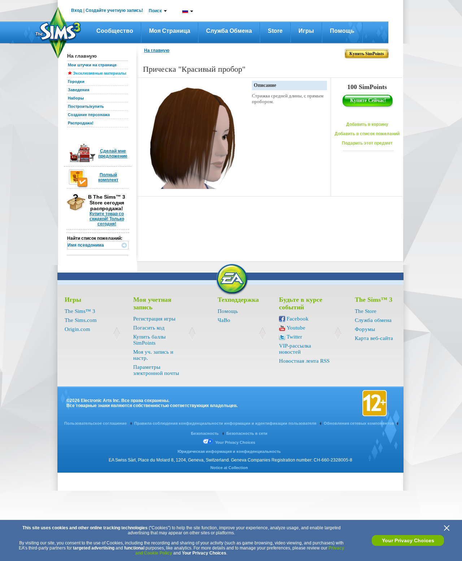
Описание (265, 85)
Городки (76, 81)
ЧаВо (224, 320)
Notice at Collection (229, 467)
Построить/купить (86, 106)
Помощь (342, 31)
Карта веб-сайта (374, 338)
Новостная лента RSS (304, 361)
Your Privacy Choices (408, 540)
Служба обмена (229, 31)
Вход (76, 10)
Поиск (155, 10)
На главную (156, 50)
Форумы (365, 329)
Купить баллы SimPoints (149, 340)
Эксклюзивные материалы (99, 73)
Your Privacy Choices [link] (235, 442)
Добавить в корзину (367, 124)
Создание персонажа (89, 114)
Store (275, 31)
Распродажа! (80, 123)
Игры (306, 31)
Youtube (296, 328)
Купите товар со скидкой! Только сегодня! (107, 218)
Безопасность (205, 433)
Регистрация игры (154, 319)
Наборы (76, 98)
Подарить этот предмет (367, 143)
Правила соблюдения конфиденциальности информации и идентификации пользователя (225, 423)
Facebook (298, 319)
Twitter (294, 337)
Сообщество (114, 31)
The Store (365, 311)
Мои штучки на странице (92, 65)
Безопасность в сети (246, 433)
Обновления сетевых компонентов (359, 423)
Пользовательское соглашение (96, 423)
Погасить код (149, 328)
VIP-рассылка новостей (295, 349)
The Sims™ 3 (80, 311)
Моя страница (169, 31)
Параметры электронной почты (156, 370)
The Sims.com (81, 320)
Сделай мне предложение (112, 154)
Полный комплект (108, 177)
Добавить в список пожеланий (367, 133)
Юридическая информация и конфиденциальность (229, 451)
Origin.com (77, 329)
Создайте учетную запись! (114, 10)
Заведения (78, 90)
